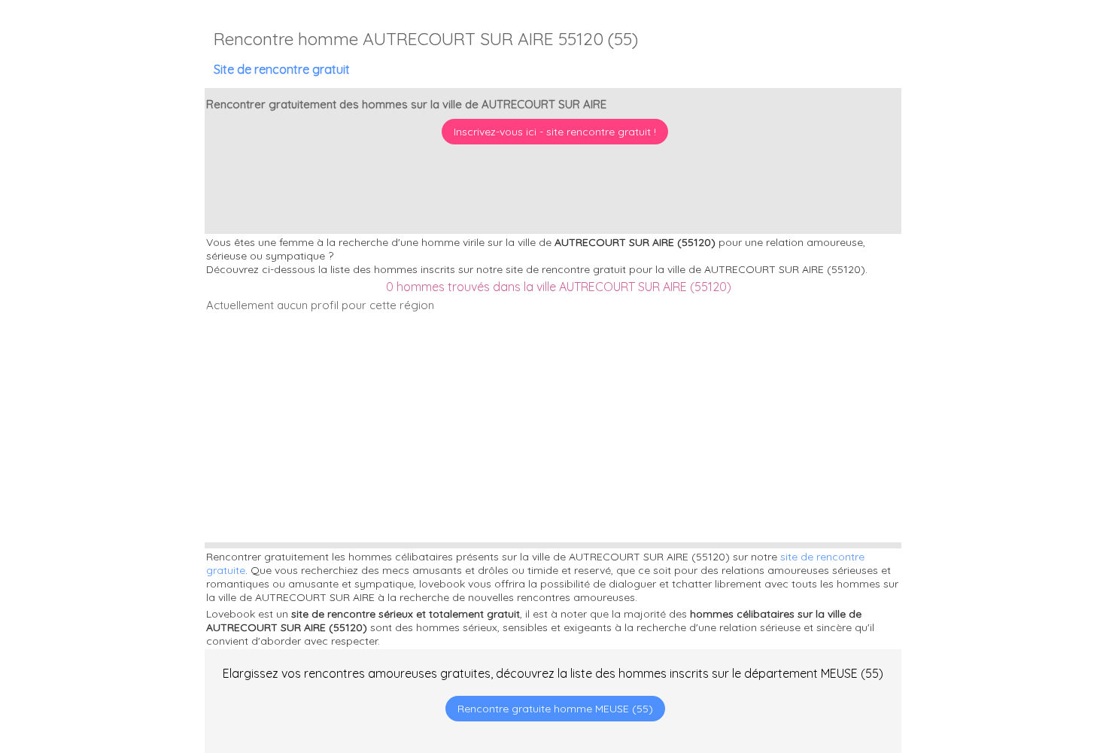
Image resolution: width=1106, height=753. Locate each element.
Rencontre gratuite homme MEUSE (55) (555, 708)
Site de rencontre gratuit (282, 69)
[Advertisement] (1012, 656)
